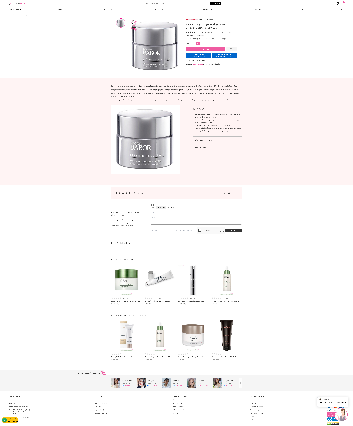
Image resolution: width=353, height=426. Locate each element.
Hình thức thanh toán (178, 410)
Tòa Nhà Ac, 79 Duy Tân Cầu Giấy (20, 417)
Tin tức (342, 9)
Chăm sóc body (158, 9)
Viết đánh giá (225, 193)
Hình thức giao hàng (178, 407)
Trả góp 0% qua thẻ (224, 55)
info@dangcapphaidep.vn (18, 407)
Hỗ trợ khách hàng (177, 400)
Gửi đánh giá (233, 231)
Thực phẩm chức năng (109, 9)
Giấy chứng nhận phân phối (102, 413)
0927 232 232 (15, 403)
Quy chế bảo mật (99, 410)
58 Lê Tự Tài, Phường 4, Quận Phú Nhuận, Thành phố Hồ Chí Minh (20, 412)
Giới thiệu (97, 400)
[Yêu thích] (231, 49)
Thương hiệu (257, 9)
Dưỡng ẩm (30, 15)
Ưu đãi (301, 9)
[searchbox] (182, 3)
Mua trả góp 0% (198, 55)
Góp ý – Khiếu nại (99, 407)
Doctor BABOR (209, 19)
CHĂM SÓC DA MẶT (20, 15)
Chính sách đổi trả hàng (101, 403)
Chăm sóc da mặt (14, 9)
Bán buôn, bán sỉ (177, 413)
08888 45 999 (16, 400)
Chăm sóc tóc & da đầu (208, 9)
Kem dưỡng (38, 15)
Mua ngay (205, 49)
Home (11, 15)
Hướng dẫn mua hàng (178, 403)
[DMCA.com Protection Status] (335, 423)
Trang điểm (61, 9)
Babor (201, 19)
